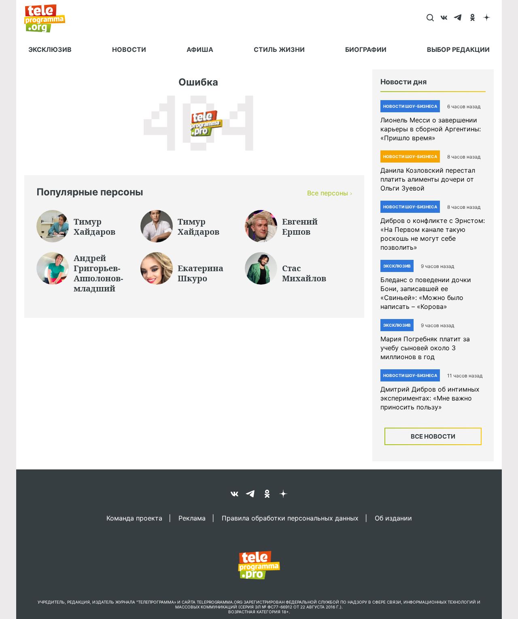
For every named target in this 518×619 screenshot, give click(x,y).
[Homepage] (48, 18)
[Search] (430, 18)
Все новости (433, 436)
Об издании (393, 517)
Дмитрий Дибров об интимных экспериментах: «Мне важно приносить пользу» (430, 398)
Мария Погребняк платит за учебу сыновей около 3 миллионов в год (425, 348)
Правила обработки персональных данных (290, 517)
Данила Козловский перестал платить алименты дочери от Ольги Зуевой (427, 179)
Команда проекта (134, 517)
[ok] (472, 18)
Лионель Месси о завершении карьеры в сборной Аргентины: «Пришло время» (430, 129)
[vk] (444, 18)
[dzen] (487, 18)
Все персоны (327, 193)
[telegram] (458, 18)
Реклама (192, 517)
